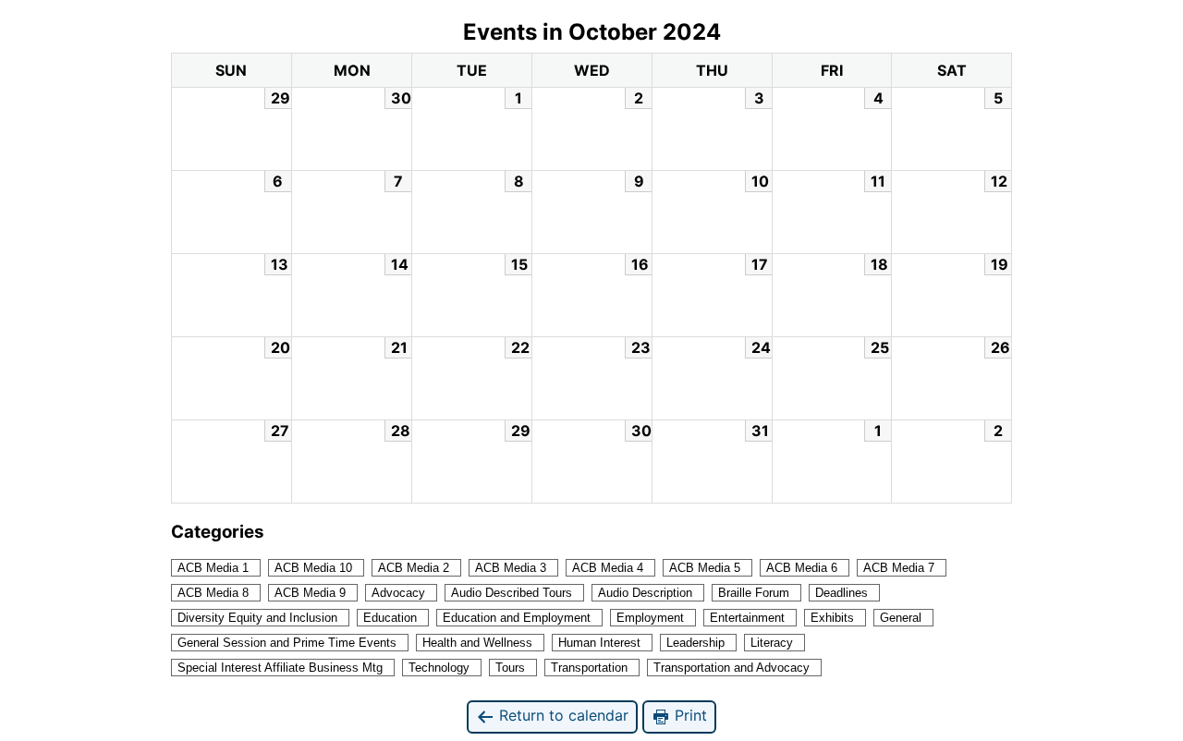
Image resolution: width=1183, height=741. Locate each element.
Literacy (771, 643)
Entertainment (747, 618)
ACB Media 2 (413, 568)
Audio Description (645, 593)
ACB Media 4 (607, 568)
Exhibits (832, 618)
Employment (650, 618)
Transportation (589, 667)
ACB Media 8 (213, 593)
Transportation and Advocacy (731, 667)
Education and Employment (517, 618)
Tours (510, 667)
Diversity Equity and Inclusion (257, 618)
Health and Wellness (477, 643)
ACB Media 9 (310, 593)
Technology (439, 667)
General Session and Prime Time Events (286, 643)
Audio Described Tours (511, 593)
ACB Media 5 (704, 568)
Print (688, 715)
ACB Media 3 (510, 568)
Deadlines (841, 593)
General (900, 618)
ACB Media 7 (898, 568)
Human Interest (599, 643)
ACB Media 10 (313, 568)
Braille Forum (753, 593)
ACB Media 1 (213, 568)
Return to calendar (561, 715)
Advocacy (398, 593)
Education (390, 618)
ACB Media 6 (801, 568)
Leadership (695, 643)
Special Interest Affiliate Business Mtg (280, 667)
